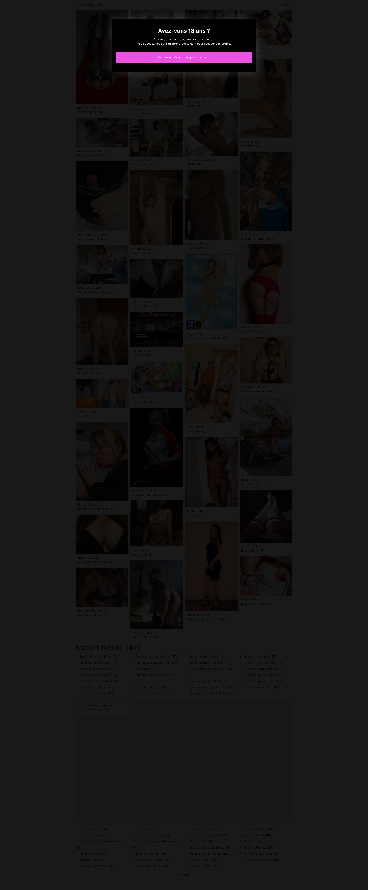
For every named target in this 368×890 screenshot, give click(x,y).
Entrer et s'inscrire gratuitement (184, 57)
